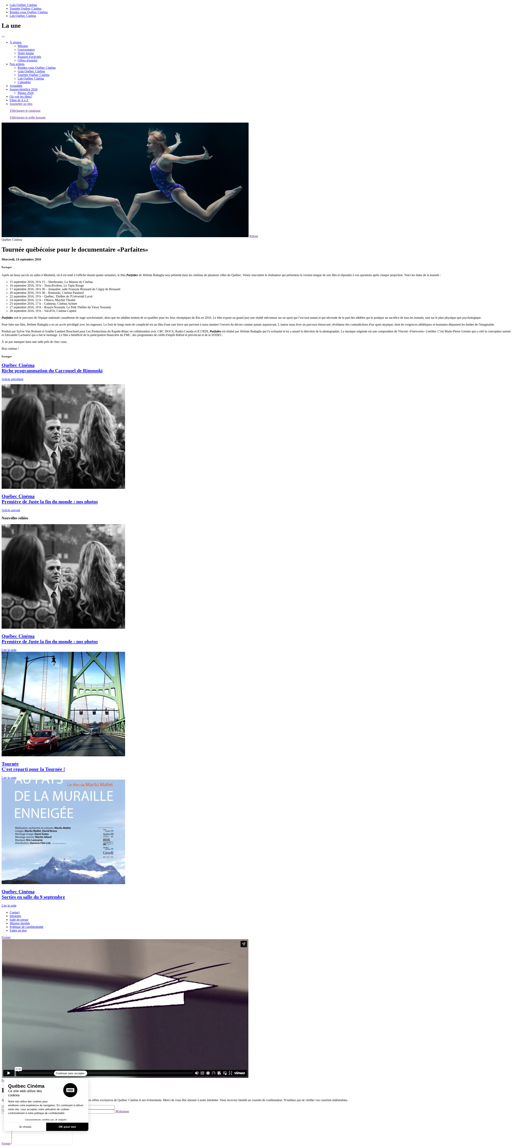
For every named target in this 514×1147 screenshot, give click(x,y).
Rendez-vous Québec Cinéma (29, 12)
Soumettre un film (21, 104)
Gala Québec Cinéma (23, 5)
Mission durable (20, 923)
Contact (14, 912)
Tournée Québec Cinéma (25, 8)
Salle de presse (19, 919)
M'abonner (122, 1111)
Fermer (6, 937)
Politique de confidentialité (26, 927)
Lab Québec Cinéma (23, 15)
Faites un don (18, 930)
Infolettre (15, 916)
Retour (253, 236)
